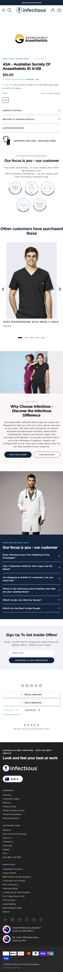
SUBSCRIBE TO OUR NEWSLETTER (31, 660)
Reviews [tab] (9, 709)
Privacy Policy (9, 806)
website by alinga (11, 967)
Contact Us (8, 841)
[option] (31, 2)
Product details (12, 110)
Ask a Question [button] (33, 702)
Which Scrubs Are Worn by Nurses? (22, 600)
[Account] (52, 10)
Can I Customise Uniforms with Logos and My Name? (27, 567)
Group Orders (9, 873)
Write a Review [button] (33, 694)
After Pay (7, 845)
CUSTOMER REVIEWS (13, 128)
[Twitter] (5, 919)
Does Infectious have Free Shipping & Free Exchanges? (26, 556)
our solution (46, 455)
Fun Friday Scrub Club (14, 896)
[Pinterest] (33, 919)
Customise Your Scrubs (14, 880)
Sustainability (9, 904)
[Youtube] (19, 919)
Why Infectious (10, 884)
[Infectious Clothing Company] (31, 10)
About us (7, 838)
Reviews (7, 830)
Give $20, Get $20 (12, 857)
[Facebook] (12, 919)
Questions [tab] (30, 709)
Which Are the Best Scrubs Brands (21, 608)
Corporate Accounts (12, 869)
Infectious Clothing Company (25, 964)
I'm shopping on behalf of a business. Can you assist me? (28, 579)
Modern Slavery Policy (14, 810)
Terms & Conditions (12, 814)
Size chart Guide (50, 93)
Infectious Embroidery (16, 59)
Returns (6, 802)
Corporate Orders (11, 799)
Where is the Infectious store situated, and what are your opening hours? (29, 590)
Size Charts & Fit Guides (14, 834)
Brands (6, 912)
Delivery (7, 795)
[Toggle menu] (3, 10)
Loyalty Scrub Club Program (16, 892)
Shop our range (18, 455)
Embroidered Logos (12, 908)
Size (5, 93)
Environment (9, 900)
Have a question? (11, 818)
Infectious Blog (10, 888)
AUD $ (14, 779)
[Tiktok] (41, 919)
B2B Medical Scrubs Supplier (17, 877)
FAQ (5, 853)
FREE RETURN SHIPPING (31, 3)
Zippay (6, 849)
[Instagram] (26, 919)
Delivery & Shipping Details (18, 119)
